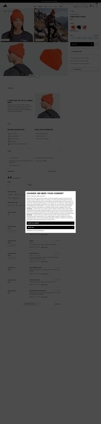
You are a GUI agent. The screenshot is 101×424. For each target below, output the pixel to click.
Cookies (62, 207)
